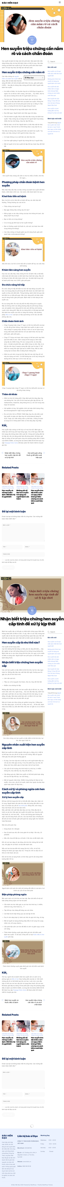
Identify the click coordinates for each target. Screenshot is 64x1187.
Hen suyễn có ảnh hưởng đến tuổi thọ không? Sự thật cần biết (55, 111)
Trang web (6, 554)
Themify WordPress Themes (45, 1184)
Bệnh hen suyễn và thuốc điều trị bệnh (11, 1001)
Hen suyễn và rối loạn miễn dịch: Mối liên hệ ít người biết (8, 493)
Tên (4, 546)
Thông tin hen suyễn (8, 488)
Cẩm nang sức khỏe (7, 486)
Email (27, 546)
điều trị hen (9, 314)
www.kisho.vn (27, 1161)
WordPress (33, 1184)
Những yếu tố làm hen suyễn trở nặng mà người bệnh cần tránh (22, 494)
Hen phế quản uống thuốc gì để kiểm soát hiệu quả (34, 455)
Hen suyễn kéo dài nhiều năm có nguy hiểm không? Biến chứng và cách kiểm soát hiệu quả (37, 496)
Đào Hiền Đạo (16, 1184)
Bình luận (6, 525)
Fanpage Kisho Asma (11, 443)
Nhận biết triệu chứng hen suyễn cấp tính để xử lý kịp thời (13, 455)
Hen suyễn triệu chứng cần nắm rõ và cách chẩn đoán (32, 51)
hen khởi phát (23, 805)
